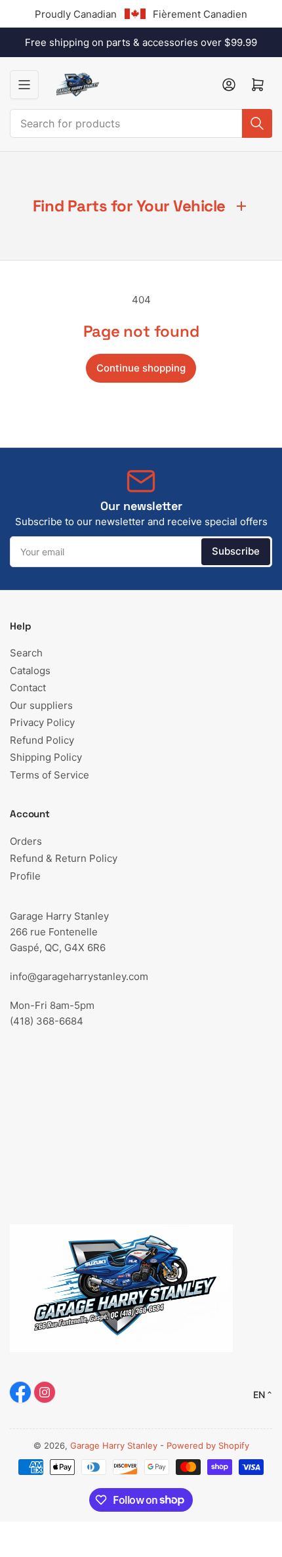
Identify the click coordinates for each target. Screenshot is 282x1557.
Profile (25, 876)
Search (26, 653)
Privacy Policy (42, 722)
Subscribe (236, 551)
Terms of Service (49, 775)
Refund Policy (42, 740)
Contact (28, 687)
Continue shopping (141, 368)
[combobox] (141, 123)
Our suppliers (41, 705)
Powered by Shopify (208, 1445)
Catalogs (30, 670)
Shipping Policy (46, 757)
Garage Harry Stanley (113, 1445)
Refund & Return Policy (63, 858)
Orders (26, 841)
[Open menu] (24, 84)
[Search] (257, 123)
